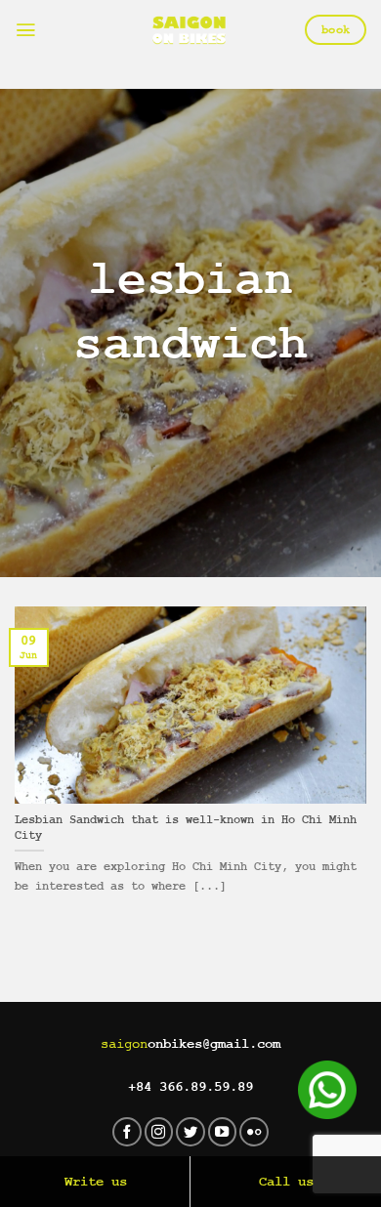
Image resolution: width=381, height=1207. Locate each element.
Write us (95, 1181)
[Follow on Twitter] (190, 1131)
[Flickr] (254, 1131)
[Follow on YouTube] (222, 1131)
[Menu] (26, 30)
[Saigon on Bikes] (188, 30)
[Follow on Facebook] (127, 1131)
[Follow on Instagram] (159, 1131)
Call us (286, 1181)
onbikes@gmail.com (190, 1044)
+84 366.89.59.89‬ (190, 1087)
